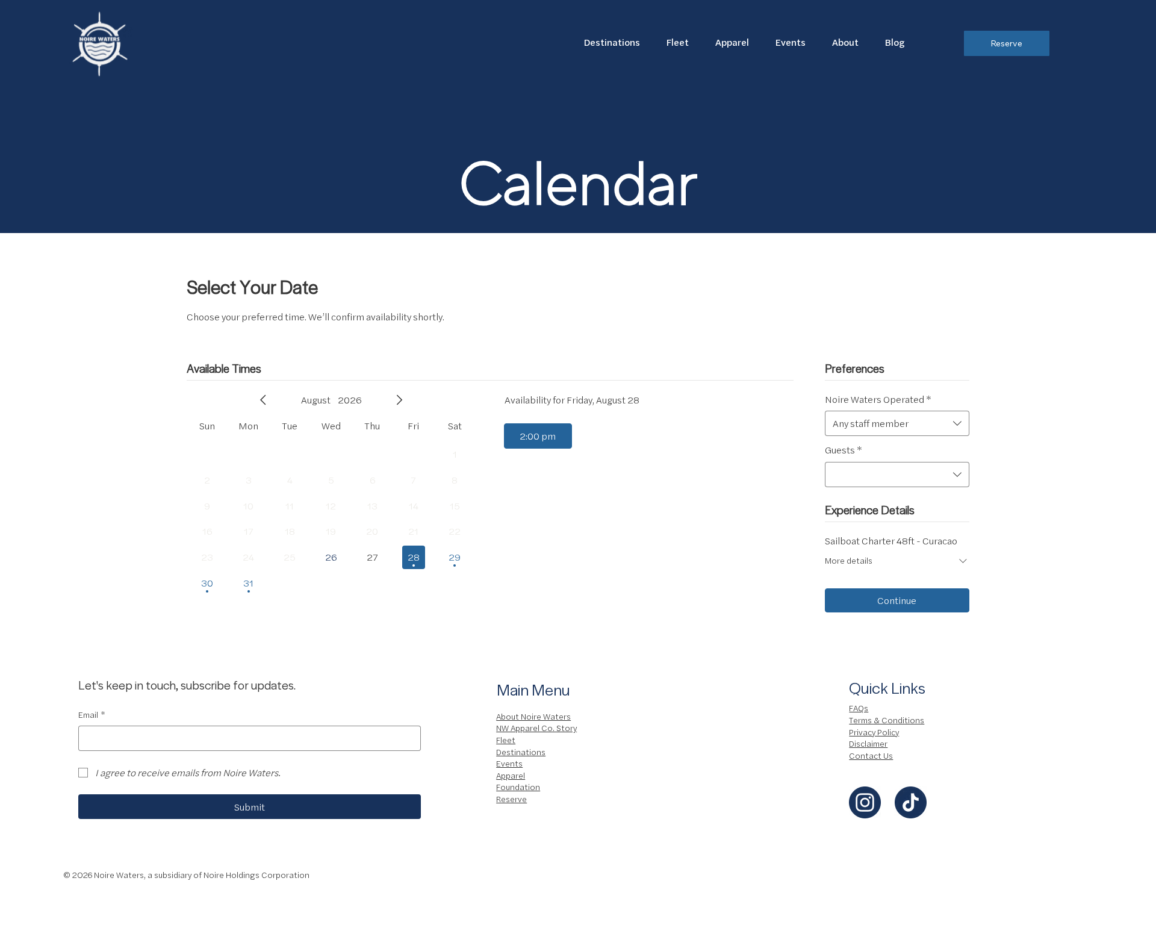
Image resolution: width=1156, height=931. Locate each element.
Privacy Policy (874, 732)
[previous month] (263, 400)
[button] (845, 41)
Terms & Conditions (886, 720)
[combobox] (897, 423)
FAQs (858, 708)
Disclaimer (868, 743)
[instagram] (865, 802)
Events (509, 763)
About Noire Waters (533, 716)
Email (91, 714)
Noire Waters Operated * (878, 399)
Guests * (843, 449)
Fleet (505, 739)
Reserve (511, 798)
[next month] (399, 400)
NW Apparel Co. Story (536, 727)
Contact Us (871, 755)
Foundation (518, 786)
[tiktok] (911, 802)
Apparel (510, 775)
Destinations (520, 752)
